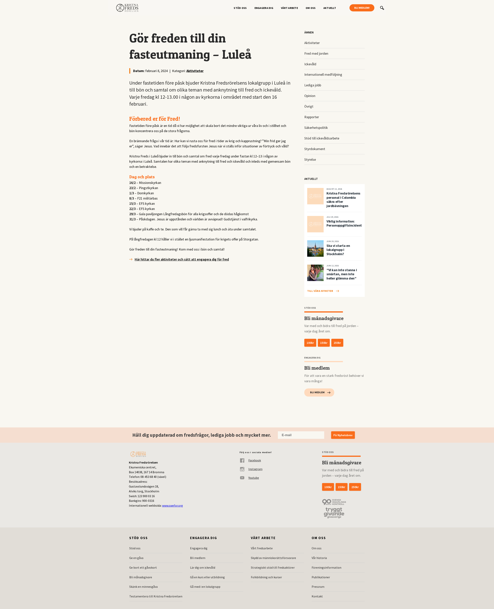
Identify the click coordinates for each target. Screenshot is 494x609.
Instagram (255, 469)
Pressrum (318, 587)
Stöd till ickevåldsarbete (321, 138)
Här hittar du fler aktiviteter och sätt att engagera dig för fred (182, 259)
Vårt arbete (289, 8)
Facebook (254, 460)
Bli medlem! (362, 7)
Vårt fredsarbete (262, 548)
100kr (310, 343)
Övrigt (308, 106)
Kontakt (317, 596)
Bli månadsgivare (140, 577)
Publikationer (321, 577)
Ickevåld (310, 64)
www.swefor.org (172, 505)
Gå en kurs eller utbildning (207, 577)
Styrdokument (314, 149)
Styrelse (310, 159)
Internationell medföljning (323, 74)
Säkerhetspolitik (316, 127)
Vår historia (319, 558)
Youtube (253, 478)
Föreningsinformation (326, 567)
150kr (323, 343)
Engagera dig (264, 8)
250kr (337, 343)
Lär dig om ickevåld (202, 567)
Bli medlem (317, 392)
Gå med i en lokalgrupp (205, 587)
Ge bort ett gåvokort (143, 567)
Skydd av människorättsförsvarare (273, 558)
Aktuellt (329, 8)
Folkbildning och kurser (266, 577)
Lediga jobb (312, 85)
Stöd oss (240, 8)
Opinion (309, 95)
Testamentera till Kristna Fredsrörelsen (155, 596)
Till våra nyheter (320, 291)
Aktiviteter (195, 71)
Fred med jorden (316, 53)
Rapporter (311, 117)
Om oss (311, 8)
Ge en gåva (136, 558)
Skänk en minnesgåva (143, 587)
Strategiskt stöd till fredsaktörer (273, 567)
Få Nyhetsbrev (343, 435)
